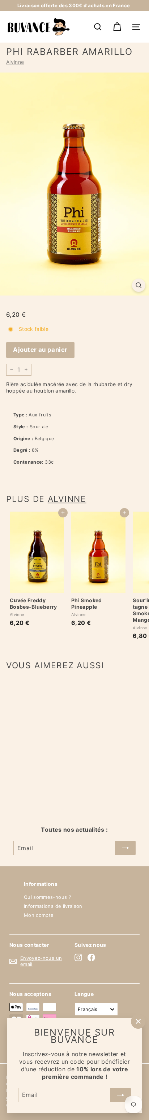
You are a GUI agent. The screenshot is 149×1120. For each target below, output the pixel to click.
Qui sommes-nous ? (47, 897)
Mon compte (39, 915)
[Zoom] (138, 285)
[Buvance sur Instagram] (78, 957)
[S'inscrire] (121, 1095)
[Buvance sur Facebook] (91, 957)
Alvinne (15, 62)
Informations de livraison (53, 906)
